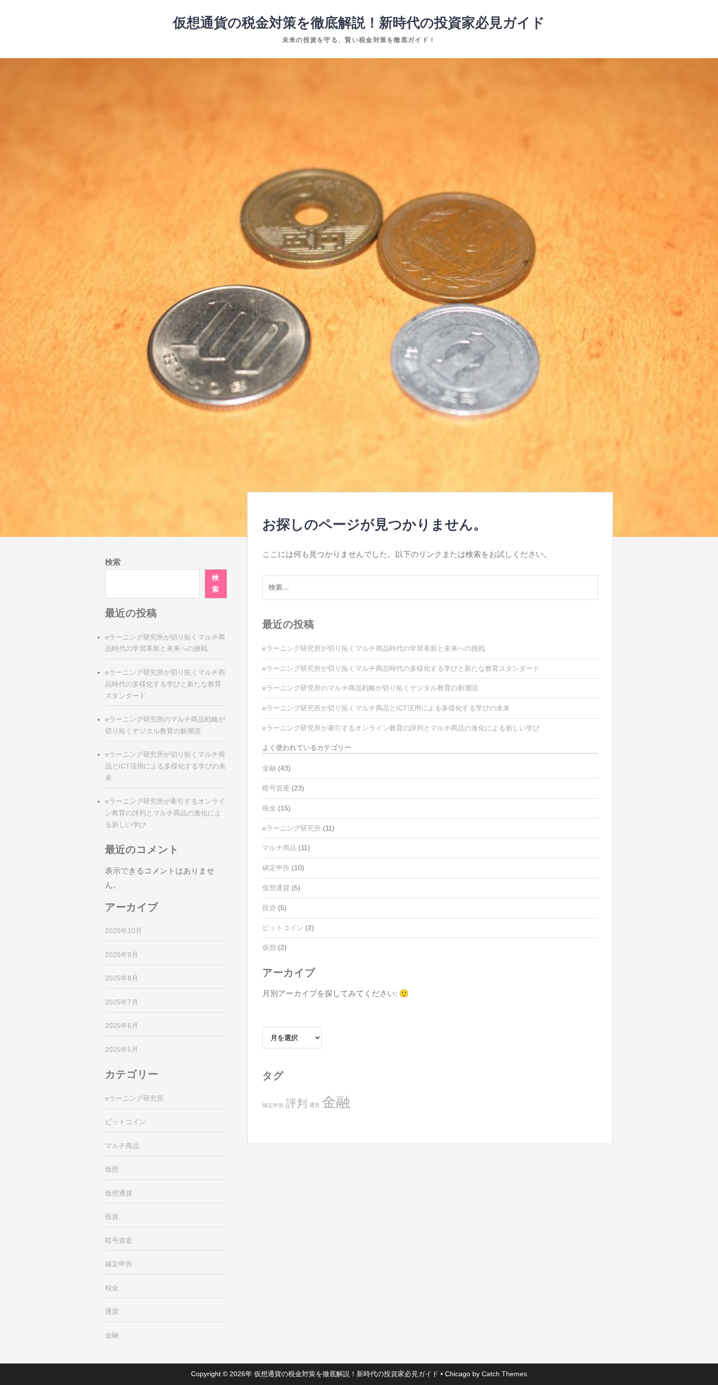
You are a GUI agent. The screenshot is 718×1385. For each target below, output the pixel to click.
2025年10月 (123, 931)
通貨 (314, 1105)
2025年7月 (121, 1002)
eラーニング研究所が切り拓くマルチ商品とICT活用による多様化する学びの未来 (386, 708)
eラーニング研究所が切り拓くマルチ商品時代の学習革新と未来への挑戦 (373, 648)
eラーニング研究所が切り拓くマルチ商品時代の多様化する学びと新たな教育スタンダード (401, 668)
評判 (296, 1103)
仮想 (269, 947)
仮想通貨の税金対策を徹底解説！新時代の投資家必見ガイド (359, 22)
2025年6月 (121, 1025)
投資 (269, 908)
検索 (113, 562)
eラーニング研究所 (291, 828)
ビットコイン (282, 928)
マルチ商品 (279, 848)
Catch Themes (504, 1374)
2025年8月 (121, 978)
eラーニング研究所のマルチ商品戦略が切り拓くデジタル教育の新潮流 (370, 688)
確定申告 (276, 868)
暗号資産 (276, 788)
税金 (269, 808)
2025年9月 (121, 955)
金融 (269, 768)
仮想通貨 (276, 888)
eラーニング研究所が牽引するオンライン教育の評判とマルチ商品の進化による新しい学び (401, 728)
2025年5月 (121, 1049)
